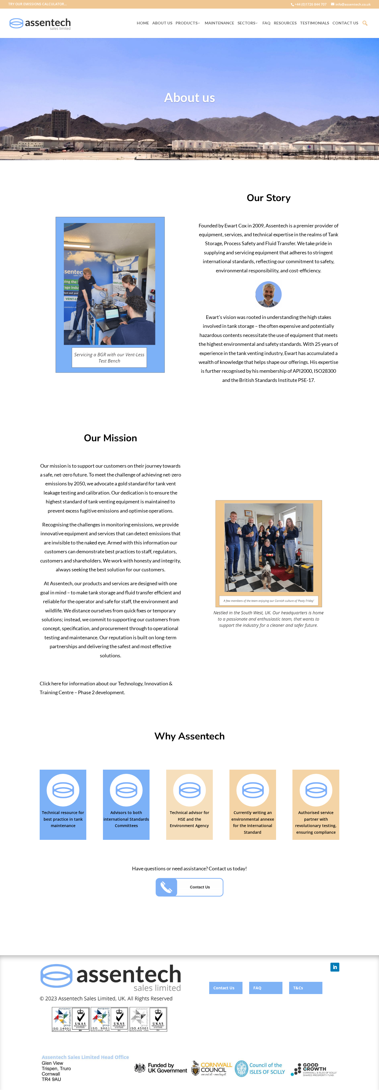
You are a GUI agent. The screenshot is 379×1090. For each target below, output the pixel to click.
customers (51, 560)
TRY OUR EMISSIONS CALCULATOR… (37, 4)
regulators (164, 551)
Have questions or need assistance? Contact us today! (189, 868)
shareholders (87, 560)
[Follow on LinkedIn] (334, 967)
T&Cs (298, 987)
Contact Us (223, 987)
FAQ (257, 987)
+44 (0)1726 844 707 (311, 4)
